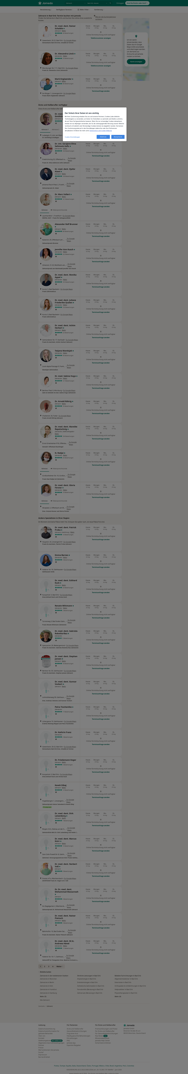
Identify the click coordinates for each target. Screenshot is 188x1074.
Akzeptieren (118, 137)
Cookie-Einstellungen (72, 137)
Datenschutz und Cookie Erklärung (101, 131)
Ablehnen (103, 137)
